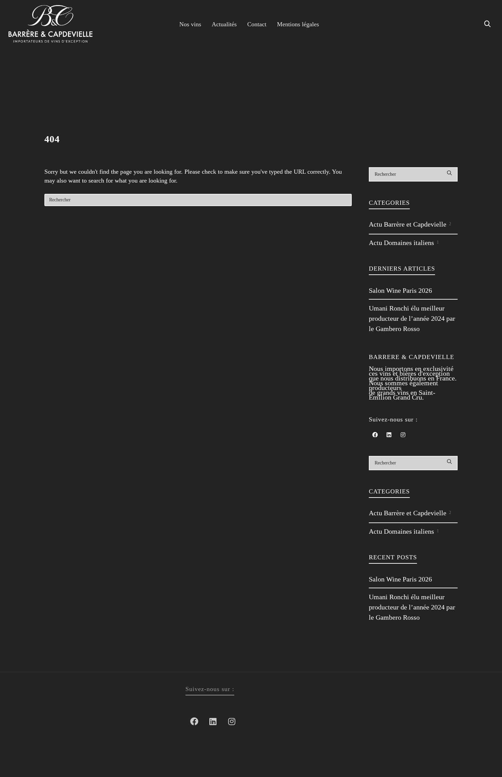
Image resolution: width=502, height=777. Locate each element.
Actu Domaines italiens (404, 242)
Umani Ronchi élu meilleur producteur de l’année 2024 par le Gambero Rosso (412, 318)
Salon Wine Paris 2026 (400, 290)
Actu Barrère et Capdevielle (410, 224)
